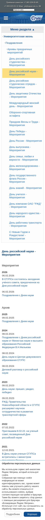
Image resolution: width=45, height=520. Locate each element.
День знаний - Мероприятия (25, 188)
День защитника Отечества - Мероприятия (25, 95)
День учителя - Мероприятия (17, 196)
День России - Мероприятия (25, 140)
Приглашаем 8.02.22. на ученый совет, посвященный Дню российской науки (20, 434)
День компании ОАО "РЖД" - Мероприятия (25, 205)
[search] (23, 10)
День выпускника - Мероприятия (20, 149)
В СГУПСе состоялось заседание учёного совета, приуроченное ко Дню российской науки (21, 282)
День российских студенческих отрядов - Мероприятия (22, 84)
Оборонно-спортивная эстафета (22, 114)
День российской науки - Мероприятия (23, 73)
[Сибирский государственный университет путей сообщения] (36, 18)
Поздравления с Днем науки (18, 295)
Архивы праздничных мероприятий (19, 51)
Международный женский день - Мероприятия (24, 105)
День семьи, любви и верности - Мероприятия (23, 158)
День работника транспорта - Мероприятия (25, 224)
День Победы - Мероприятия (17, 133)
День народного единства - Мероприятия (25, 215)
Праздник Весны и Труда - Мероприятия (24, 123)
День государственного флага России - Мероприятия (22, 178)
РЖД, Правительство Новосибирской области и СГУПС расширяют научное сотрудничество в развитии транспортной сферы (21, 408)
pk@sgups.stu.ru (31, 6)
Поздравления (14, 43)
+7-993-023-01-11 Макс (13, 6)
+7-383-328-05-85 (31, 2)
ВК (40, 6)
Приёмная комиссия (14, 2)
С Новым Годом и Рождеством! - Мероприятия (19, 235)
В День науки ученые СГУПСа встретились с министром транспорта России (19, 457)
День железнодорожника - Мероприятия (24, 168)
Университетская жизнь (18, 36)
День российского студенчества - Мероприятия (19, 61)
